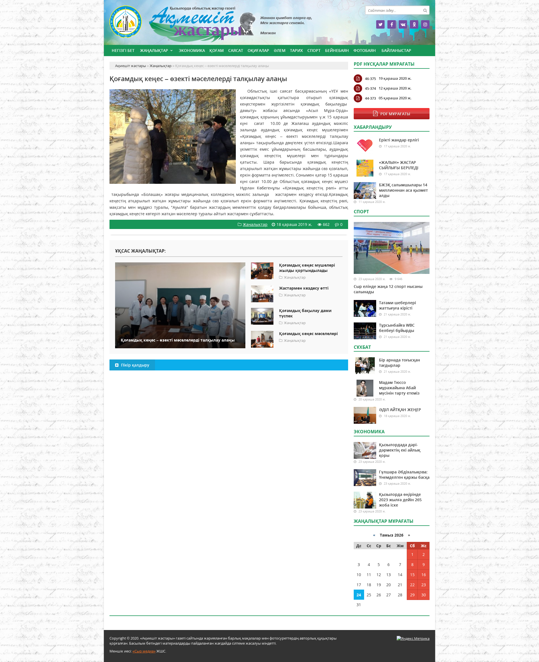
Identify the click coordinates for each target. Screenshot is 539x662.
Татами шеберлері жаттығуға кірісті (397, 305)
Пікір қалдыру (134, 365)
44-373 (370, 98)
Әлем (280, 50)
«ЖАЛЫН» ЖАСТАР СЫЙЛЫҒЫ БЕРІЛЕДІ (398, 165)
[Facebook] (391, 24)
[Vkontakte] (403, 24)
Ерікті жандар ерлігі (399, 140)
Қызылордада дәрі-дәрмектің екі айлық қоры (399, 450)
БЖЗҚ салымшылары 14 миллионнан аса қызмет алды (403, 190)
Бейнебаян (337, 50)
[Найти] (425, 10)
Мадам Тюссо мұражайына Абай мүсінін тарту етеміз (399, 388)
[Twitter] (380, 24)
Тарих (296, 50)
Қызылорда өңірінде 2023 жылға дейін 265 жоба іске (400, 500)
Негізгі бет (123, 50)
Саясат (235, 50)
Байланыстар (396, 50)
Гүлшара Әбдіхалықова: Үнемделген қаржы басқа (404, 474)
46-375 (370, 78)
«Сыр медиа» (144, 651)
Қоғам (216, 50)
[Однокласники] (414, 24)
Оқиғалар (258, 50)
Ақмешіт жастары (228, 24)
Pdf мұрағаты (395, 113)
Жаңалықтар (154, 50)
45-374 (370, 88)
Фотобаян (364, 50)
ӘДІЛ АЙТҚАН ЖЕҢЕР (400, 409)
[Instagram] (425, 24)
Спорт (314, 50)
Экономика (192, 50)
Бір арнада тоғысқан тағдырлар (399, 362)
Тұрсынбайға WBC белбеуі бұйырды (397, 327)
